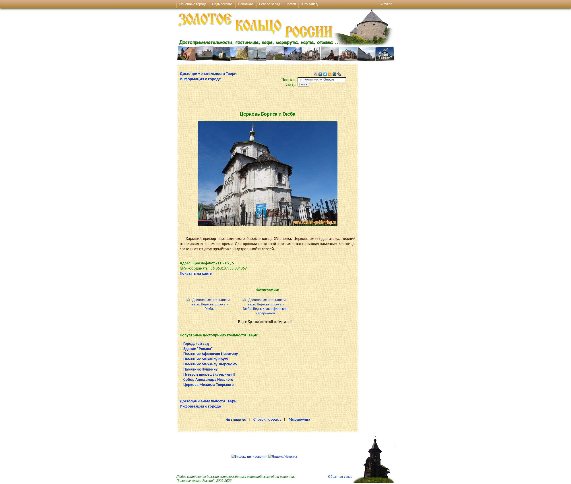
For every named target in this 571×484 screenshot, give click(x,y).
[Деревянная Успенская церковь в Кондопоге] (373, 482)
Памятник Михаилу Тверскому (210, 364)
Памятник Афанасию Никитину (210, 354)
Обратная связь (340, 477)
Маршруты (299, 420)
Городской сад (196, 344)
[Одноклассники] (329, 74)
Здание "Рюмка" (198, 349)
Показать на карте (196, 274)
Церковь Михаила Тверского (208, 385)
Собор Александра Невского (208, 380)
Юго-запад (309, 4)
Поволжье (245, 4)
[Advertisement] (267, 97)
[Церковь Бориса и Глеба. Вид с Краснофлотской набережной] (265, 313)
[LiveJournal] (339, 74)
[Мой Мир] (334, 74)
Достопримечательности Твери (208, 74)
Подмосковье (222, 4)
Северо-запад (269, 4)
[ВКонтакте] (320, 74)
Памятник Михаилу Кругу (205, 359)
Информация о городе (200, 79)
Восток (291, 4)
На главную (236, 420)
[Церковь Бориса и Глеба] (267, 225)
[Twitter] (325, 74)
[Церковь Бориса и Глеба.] (209, 309)
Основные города (193, 4)
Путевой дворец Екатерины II (209, 375)
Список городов (267, 420)
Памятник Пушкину (200, 369)
